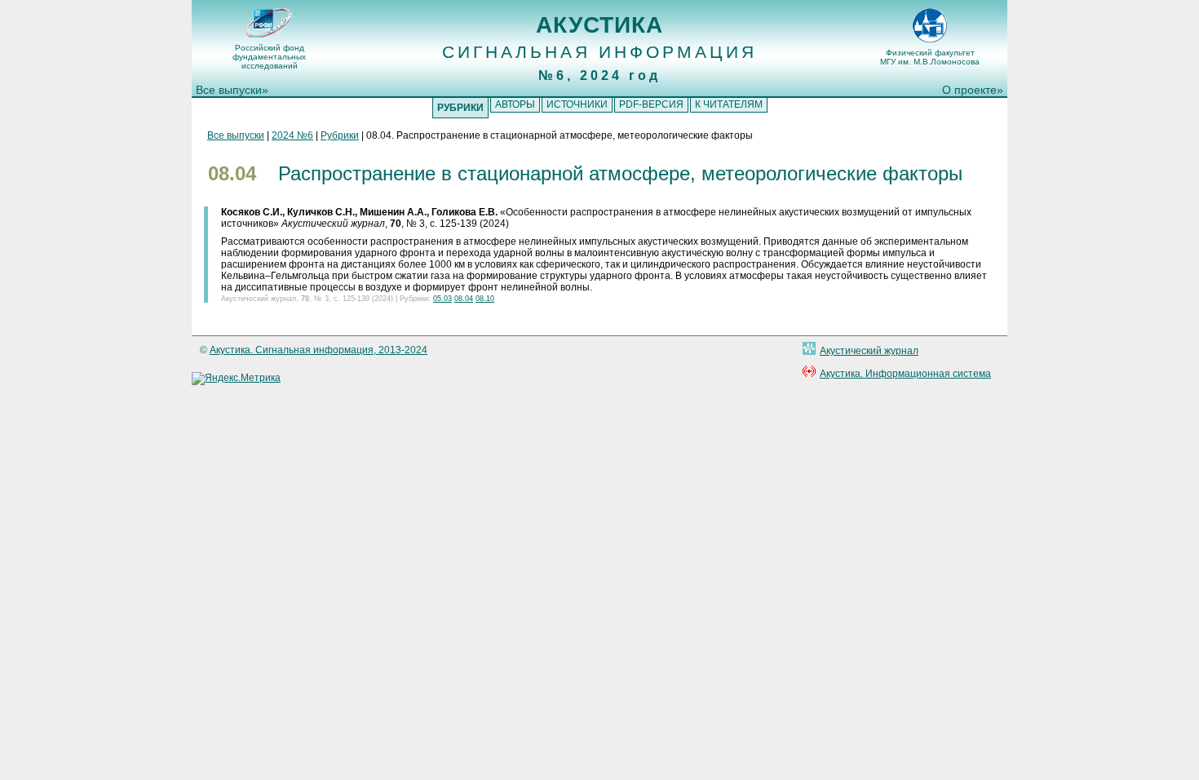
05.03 (442, 299)
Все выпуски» (232, 89)
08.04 (463, 299)
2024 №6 (292, 135)
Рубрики (340, 135)
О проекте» (972, 89)
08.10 (485, 299)
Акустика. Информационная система (905, 373)
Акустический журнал (869, 351)
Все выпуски (235, 135)
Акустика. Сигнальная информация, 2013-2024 (318, 350)
